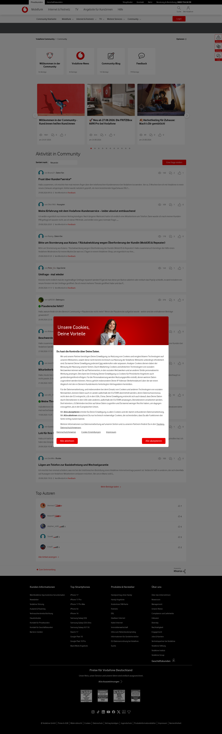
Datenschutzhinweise (66, 432)
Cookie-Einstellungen (91, 432)
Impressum (111, 432)
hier (101, 363)
